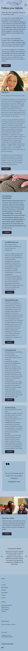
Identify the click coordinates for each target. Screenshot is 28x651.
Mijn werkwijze (4, 587)
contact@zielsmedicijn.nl (7, 636)
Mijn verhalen (4, 592)
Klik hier (16, 562)
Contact (3, 597)
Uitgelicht (3, 590)
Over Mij (3, 584)
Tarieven (3, 595)
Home (2, 582)
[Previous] (2, 556)
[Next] (26, 556)
